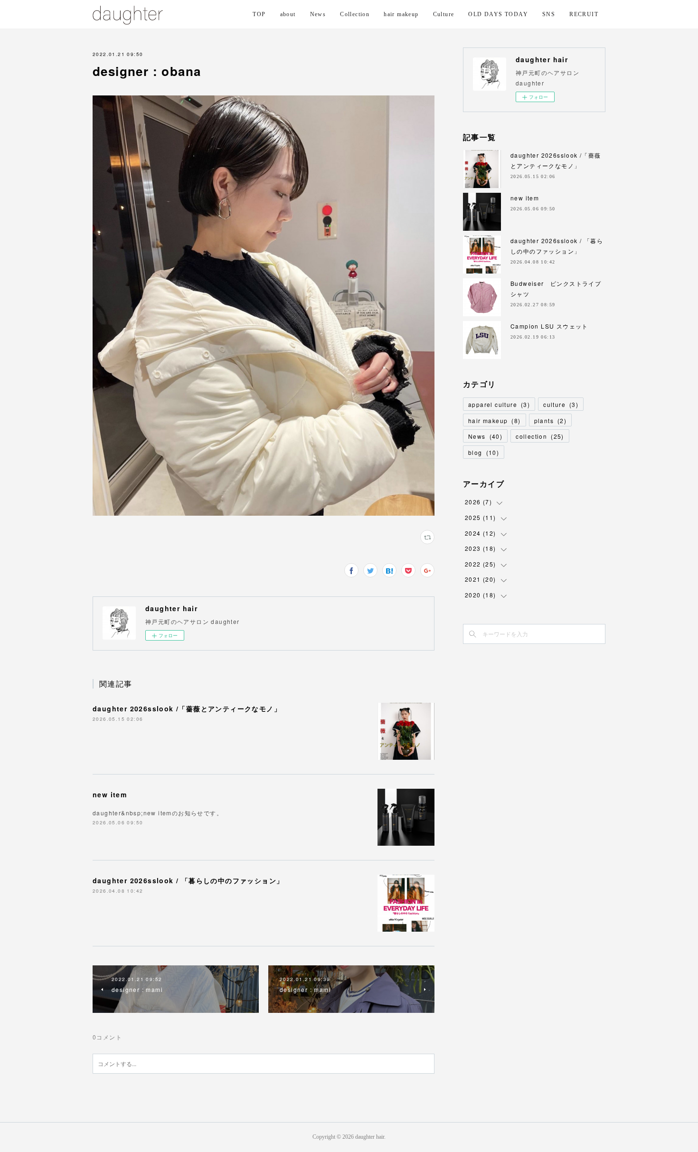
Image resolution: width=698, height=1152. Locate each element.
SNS (548, 14)
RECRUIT (583, 14)
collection (540, 436)
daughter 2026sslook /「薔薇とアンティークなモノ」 (187, 708)
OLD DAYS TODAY (498, 14)
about (288, 14)
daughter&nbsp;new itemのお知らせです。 (158, 813)
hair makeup (401, 14)
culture (560, 404)
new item (110, 794)
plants (550, 420)
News (318, 14)
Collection (354, 14)
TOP (259, 14)
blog (483, 452)
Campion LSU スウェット (549, 326)
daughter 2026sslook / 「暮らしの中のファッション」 (188, 880)
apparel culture (499, 404)
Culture (443, 14)
